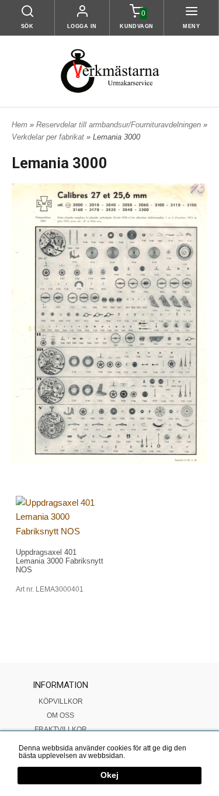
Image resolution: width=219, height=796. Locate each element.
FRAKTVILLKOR (60, 729)
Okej (109, 775)
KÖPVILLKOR (61, 701)
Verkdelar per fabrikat (49, 137)
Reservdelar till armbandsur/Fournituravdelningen (119, 124)
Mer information (151, 756)
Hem (19, 124)
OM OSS (60, 715)
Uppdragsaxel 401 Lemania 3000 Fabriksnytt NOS (59, 561)
